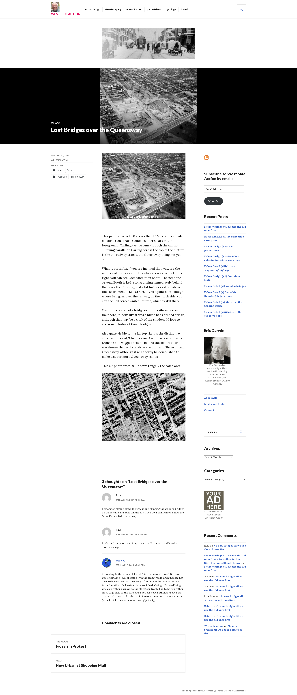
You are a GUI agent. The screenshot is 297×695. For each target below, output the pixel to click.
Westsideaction (60, 160)
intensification (134, 9)
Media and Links (214, 403)
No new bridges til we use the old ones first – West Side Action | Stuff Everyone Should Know (225, 559)
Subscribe (213, 201)
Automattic (239, 690)
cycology (171, 9)
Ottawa (55, 123)
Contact (209, 410)
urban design (92, 9)
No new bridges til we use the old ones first (223, 629)
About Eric (210, 397)
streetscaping (113, 9)
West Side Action (65, 14)
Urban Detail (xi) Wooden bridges (225, 286)
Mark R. (120, 560)
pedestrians (154, 9)
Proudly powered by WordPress (197, 690)
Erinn (207, 606)
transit (185, 9)
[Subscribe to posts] (206, 157)
